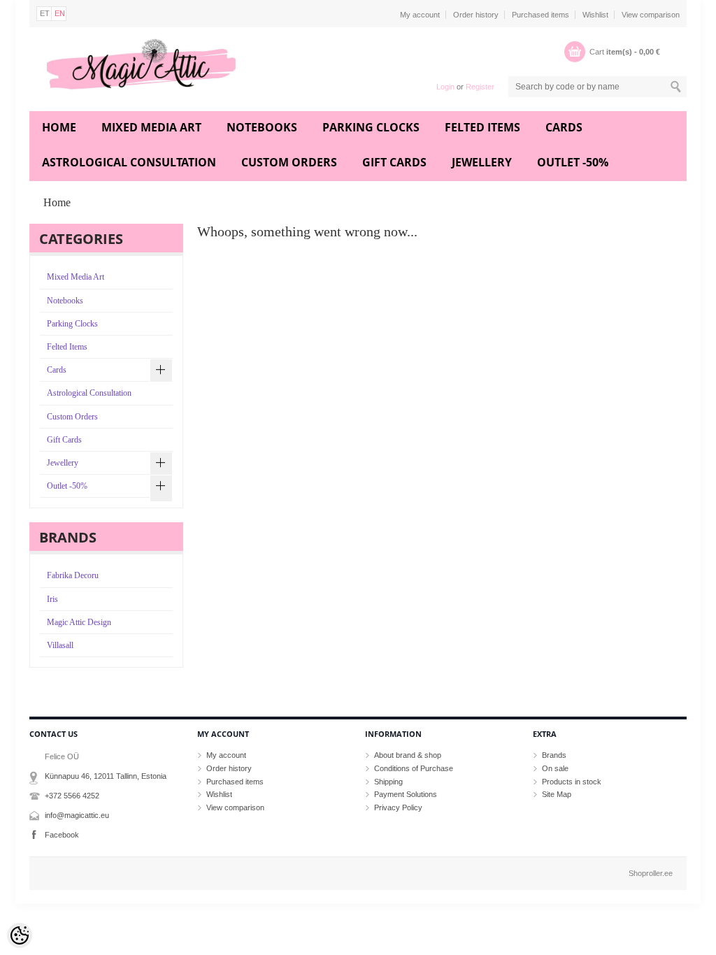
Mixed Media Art (151, 127)
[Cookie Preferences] (19, 935)
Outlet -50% (572, 162)
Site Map (556, 794)
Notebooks (262, 127)
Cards (563, 127)
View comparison (651, 14)
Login (445, 86)
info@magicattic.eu (77, 815)
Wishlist (595, 14)
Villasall (60, 645)
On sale (555, 768)
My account (420, 14)
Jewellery (482, 162)
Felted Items (482, 127)
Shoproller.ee (651, 873)
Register (480, 86)
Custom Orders (289, 162)
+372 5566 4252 (72, 795)
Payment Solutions (405, 794)
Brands (554, 755)
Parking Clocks (371, 127)
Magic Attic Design (79, 622)
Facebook (62, 835)
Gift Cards (394, 162)
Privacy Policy (398, 807)
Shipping (388, 781)
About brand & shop (407, 755)
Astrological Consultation (129, 162)
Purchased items (540, 14)
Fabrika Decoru (73, 575)
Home (59, 127)
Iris (52, 599)
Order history (476, 14)
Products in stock (571, 781)
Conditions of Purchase (413, 768)
